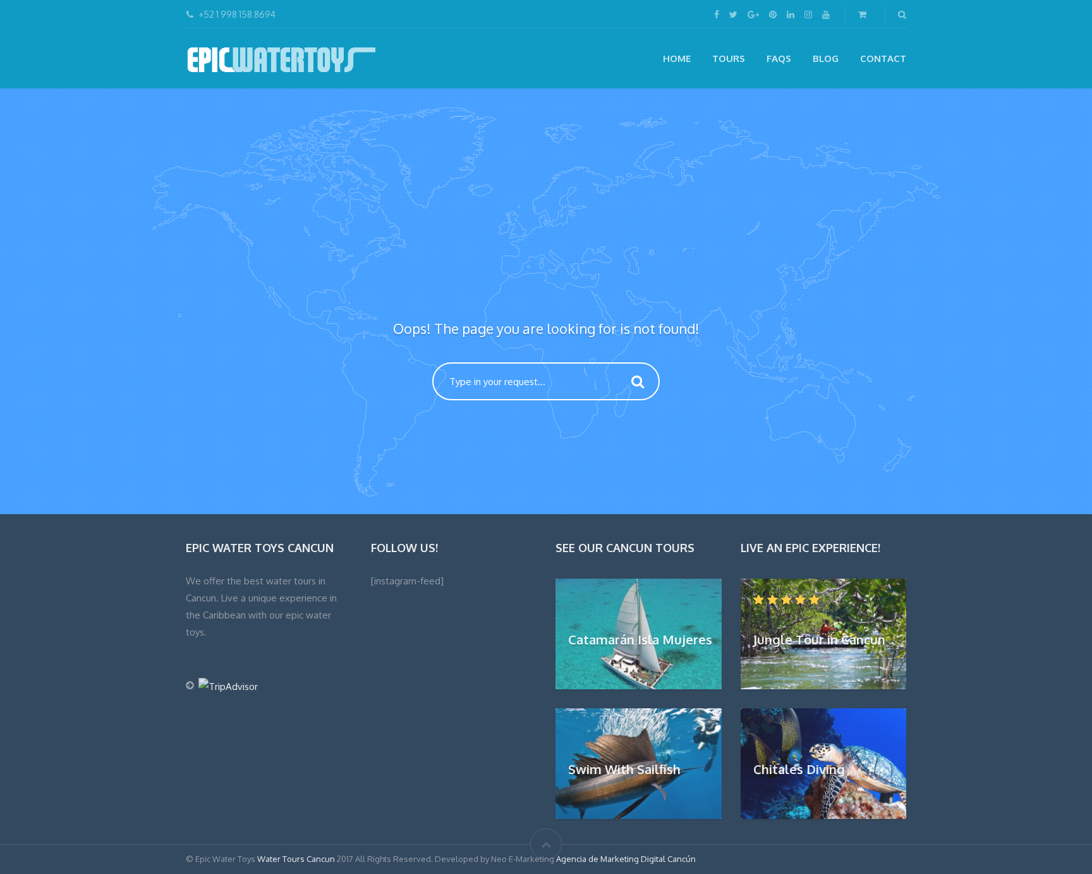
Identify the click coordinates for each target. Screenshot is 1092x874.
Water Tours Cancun (296, 859)
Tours (728, 58)
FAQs (779, 58)
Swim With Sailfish (624, 769)
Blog (826, 58)
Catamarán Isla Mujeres (640, 639)
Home (677, 58)
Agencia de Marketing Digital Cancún (626, 859)
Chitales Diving (799, 769)
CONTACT (883, 58)
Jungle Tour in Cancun (819, 639)
